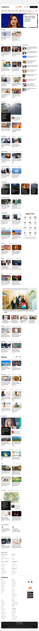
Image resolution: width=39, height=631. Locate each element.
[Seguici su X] (32, 582)
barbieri (13, 565)
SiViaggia (3, 228)
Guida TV (11, 60)
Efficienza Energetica (17, 101)
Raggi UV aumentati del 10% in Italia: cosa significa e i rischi (25, 192)
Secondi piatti (19, 374)
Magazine (25, 24)
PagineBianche (3, 617)
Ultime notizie (8, 258)
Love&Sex (19, 75)
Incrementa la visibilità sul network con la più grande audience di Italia (16, 546)
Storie (13, 341)
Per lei (20, 29)
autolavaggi (3, 566)
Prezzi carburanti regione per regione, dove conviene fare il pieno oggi (32, 48)
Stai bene (2, 411)
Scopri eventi (14, 611)
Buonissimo (3, 374)
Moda (20, 44)
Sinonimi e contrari (14, 243)
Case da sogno (15, 197)
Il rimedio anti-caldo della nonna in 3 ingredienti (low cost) (16, 38)
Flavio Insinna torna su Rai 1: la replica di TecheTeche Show (16, 69)
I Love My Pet (19, 212)
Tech (26, 10)
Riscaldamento (8, 326)
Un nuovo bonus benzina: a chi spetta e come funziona (16, 145)
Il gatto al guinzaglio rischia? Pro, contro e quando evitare (16, 484)
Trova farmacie (14, 612)
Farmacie (15, 359)
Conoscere (13, 412)
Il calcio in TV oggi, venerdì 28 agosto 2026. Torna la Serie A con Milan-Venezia (29, 19)
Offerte (10, 29)
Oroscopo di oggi (11, 490)
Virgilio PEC (3, 583)
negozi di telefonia (4, 572)
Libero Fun (13, 606)
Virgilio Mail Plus (3, 582)
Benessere (11, 389)
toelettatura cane (3, 571)
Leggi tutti (19, 416)
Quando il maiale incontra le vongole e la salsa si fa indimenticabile (31, 61)
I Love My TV (13, 212)
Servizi (2, 568)
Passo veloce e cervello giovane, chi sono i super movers (16, 410)
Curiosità (19, 341)
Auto (11, 151)
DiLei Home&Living (5, 197)
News (16, 60)
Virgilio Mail (3, 581)
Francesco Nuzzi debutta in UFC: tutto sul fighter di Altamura (16, 283)
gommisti (2, 565)
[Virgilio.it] (5, 7)
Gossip (13, 598)
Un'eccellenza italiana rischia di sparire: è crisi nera (5, 430)
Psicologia (16, 389)
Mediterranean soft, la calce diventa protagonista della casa (16, 206)
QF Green (3, 101)
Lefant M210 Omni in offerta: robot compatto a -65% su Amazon (16, 222)
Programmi (19, 60)
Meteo (17, 10)
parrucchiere (14, 562)
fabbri (2, 559)
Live (20, 273)
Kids (2, 449)
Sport (6, 10)
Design (20, 197)
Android (12, 166)
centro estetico (14, 564)
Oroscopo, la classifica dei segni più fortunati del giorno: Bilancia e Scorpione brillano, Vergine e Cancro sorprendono (6, 505)
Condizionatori (3, 337)
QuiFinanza (3, 136)
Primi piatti (14, 374)
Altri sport (13, 285)
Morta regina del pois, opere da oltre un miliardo (17, 432)
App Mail (2, 591)
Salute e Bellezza (15, 561)
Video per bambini (11, 449)
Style (16, 75)
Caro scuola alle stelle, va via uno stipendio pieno (32, 321)
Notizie (2, 10)
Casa (2, 209)
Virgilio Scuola (3, 604)
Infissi (13, 337)
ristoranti (13, 558)
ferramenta (2, 555)
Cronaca (13, 258)
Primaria (20, 243)
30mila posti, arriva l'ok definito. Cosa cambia (23, 321)
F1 (15, 273)
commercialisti (14, 571)
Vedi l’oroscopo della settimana (30, 237)
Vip (12, 98)
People (8, 44)
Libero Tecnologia (5, 166)
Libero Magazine (14, 595)
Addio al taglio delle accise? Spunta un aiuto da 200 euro (6, 160)
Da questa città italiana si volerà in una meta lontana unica (5, 237)
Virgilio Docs (3, 586)
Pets (2, 463)
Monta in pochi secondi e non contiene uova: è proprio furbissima (5, 383)
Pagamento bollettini (15, 604)
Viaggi (20, 10)
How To (2, 178)
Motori (23, 10)
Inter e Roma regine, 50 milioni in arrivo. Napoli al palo (5, 145)
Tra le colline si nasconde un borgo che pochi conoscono (16, 530)
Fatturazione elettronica (15, 602)
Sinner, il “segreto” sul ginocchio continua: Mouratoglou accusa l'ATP (31, 84)
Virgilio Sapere (3, 602)
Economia (9, 10)
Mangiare (13, 554)
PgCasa (3, 326)
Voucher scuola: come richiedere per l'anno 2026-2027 (14, 321)
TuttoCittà (2, 618)
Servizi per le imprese (6, 537)
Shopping (2, 601)
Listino (20, 151)
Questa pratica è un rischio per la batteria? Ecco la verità (5, 176)
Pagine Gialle (4, 552)
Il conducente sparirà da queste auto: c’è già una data (16, 160)
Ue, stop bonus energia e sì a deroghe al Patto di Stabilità (16, 130)
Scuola (2, 243)
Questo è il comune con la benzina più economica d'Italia (5, 350)
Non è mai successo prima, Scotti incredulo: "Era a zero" (16, 54)
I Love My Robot (14, 224)
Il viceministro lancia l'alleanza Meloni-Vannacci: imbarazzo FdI (6, 267)
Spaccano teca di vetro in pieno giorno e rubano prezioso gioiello (16, 267)
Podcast (20, 463)
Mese (20, 490)
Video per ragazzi (18, 449)
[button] (36, 26)
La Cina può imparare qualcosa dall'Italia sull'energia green (4, 116)
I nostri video (4, 182)
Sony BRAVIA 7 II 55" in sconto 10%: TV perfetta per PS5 (5, 222)
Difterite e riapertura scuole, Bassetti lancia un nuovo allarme (16, 252)
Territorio (3, 370)
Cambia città (3, 359)
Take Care (3, 389)
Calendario (2, 590)
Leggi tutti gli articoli (33, 288)
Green (2, 131)
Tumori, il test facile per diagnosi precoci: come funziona (5, 398)
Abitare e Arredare (4, 554)
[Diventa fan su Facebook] (29, 582)
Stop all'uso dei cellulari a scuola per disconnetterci (5, 84)
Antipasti (9, 374)
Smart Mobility (3, 609)
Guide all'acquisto (15, 29)
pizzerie (13, 559)
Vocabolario (13, 615)
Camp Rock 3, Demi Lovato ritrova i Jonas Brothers (16, 96)
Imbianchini (14, 326)
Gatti (16, 463)
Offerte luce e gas (14, 601)
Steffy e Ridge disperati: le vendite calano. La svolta (5, 54)
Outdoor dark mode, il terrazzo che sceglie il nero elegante (5, 206)
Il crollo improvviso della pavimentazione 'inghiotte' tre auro (5, 192)
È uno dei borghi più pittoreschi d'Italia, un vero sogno (6, 530)
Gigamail (2, 587)
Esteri (20, 258)
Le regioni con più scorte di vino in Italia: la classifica (6, 443)
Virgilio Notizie (14, 581)
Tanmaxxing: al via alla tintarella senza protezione (5, 96)
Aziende (20, 359)
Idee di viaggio (15, 228)
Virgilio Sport (13, 582)
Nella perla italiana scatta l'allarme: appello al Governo (5, 368)
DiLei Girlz (3, 75)
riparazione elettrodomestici (5, 558)
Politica (17, 258)
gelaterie (13, 555)
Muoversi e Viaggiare (5, 561)
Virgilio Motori (4, 151)
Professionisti (14, 568)
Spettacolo (3, 56)
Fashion (12, 75)
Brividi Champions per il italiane (15, 190)
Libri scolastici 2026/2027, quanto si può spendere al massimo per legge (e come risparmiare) (6, 322)
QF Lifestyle (4, 416)
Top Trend (2, 548)
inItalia (13, 591)
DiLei (2, 44)
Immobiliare (14, 136)
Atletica (2, 285)
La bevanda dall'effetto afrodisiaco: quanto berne (16, 398)
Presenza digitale (18, 537)
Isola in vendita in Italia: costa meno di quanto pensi (16, 443)
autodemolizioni (3, 564)
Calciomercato (11, 273)
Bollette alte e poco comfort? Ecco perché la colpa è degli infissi (16, 335)
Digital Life (19, 166)
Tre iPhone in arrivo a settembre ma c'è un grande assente (16, 176)
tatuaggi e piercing (14, 566)
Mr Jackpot (13, 605)
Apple (16, 166)
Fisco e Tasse (19, 136)
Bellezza (13, 41)
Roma (4, 357)
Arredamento (19, 326)
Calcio (7, 273)
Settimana (16, 490)
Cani (14, 463)
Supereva (3, 341)
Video (29, 10)
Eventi (12, 359)
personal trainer (14, 572)
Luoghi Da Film (14, 239)
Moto (13, 151)
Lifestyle (16, 44)
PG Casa (2, 614)
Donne (13, 10)
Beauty (9, 75)
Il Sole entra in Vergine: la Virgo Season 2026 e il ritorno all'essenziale (16, 518)
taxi (1, 562)
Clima (12, 101)
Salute (20, 389)
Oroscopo (3, 490)
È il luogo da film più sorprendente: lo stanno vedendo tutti (16, 237)
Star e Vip (12, 44)
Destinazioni (10, 228)
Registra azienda (3, 613)
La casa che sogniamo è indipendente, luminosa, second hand (16, 84)
